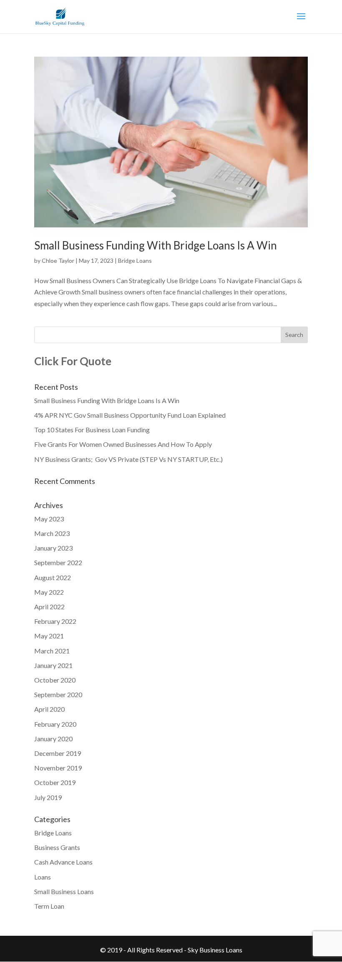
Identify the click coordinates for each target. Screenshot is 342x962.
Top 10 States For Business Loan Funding (92, 430)
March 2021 (52, 651)
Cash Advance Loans (63, 862)
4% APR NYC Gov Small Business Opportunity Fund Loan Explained (130, 415)
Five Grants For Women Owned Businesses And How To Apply (123, 444)
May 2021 (49, 636)
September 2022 (58, 562)
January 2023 (53, 548)
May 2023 (49, 519)
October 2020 (54, 680)
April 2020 (49, 709)
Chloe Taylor (58, 260)
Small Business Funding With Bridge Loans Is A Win (155, 245)
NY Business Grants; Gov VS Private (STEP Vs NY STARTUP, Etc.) (128, 459)
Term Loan (49, 906)
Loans (42, 877)
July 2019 (48, 797)
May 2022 (49, 592)
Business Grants (57, 847)
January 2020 (53, 739)
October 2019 (54, 782)
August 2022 (52, 577)
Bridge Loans (135, 260)
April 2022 (49, 607)
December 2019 (57, 753)
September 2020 (58, 694)
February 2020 (55, 724)
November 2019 (58, 768)
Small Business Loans (64, 891)
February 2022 (55, 621)
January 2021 (53, 665)
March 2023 (52, 533)
